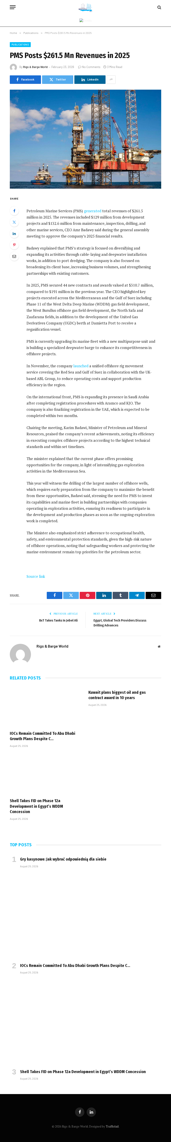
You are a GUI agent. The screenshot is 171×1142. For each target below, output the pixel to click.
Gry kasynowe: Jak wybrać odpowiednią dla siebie (63, 859)
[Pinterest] (14, 244)
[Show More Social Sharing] (111, 79)
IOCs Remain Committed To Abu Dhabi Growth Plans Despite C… (42, 736)
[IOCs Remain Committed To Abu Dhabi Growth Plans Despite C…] (46, 706)
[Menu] (13, 7)
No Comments (91, 67)
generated (92, 211)
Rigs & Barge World (35, 67)
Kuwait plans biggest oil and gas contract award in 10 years (117, 695)
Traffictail (112, 1126)
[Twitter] (14, 222)
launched (80, 365)
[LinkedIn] (14, 233)
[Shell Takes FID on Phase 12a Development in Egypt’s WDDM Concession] (46, 774)
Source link (35, 576)
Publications (20, 44)
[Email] (14, 256)
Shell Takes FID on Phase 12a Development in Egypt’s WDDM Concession (36, 806)
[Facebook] (14, 210)
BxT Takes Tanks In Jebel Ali (58, 620)
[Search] (159, 7)
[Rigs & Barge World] (85, 7)
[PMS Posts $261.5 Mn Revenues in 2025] (85, 139)
